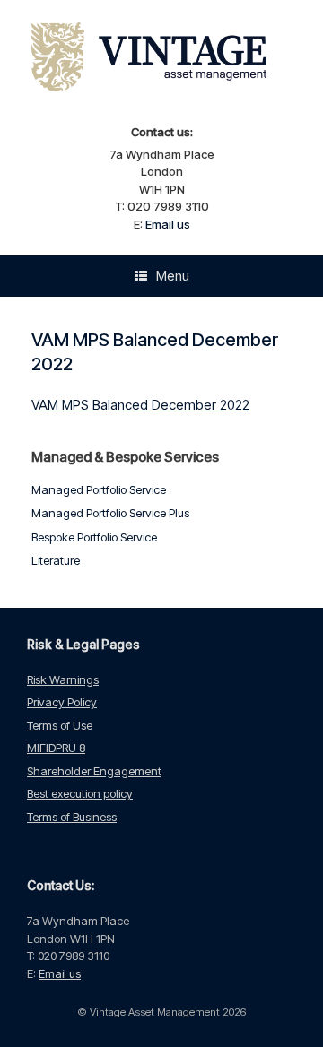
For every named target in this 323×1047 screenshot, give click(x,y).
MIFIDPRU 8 (56, 747)
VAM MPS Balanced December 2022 (140, 404)
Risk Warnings (63, 679)
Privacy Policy (62, 702)
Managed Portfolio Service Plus (110, 513)
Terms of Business (72, 816)
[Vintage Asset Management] (161, 59)
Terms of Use (59, 725)
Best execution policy (80, 793)
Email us (167, 224)
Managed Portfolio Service (98, 489)
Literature (55, 560)
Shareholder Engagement (94, 771)
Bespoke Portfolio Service (94, 537)
